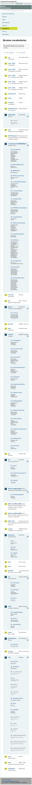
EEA (9, 1)
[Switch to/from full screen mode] (22, 4)
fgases (10, 307)
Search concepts (21, 52)
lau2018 (10, 570)
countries (15, 312)
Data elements (5, 22)
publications (12, 638)
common (11, 102)
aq (9, 57)
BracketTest (15, 666)
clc (13, 541)
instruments (15, 445)
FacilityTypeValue (15, 217)
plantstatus (15, 589)
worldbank (11, 768)
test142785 (15, 709)
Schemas (4, 25)
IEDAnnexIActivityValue (15, 223)
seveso (10, 651)
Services (4, 31)
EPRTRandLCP (13, 136)
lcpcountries (15, 582)
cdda (9, 98)
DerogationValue (15, 199)
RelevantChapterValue (15, 278)
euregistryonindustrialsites (13, 143)
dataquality (11, 114)
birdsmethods (15, 357)
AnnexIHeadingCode (15, 494)
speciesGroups (15, 624)
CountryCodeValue (15, 190)
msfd (9, 606)
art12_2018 (11, 69)
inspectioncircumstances (15, 473)
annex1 (15, 465)
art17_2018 (11, 87)
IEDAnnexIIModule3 (13, 504)
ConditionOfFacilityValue (15, 181)
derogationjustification (15, 384)
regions (15, 618)
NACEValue (15, 240)
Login (19, 3)
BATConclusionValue (15, 175)
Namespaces (5, 34)
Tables (3, 19)
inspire (10, 529)
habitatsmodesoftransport (15, 429)
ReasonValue (15, 267)
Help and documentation (8, 13)
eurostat (10, 294)
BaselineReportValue (15, 164)
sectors (15, 598)
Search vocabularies (10, 52)
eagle (14, 547)
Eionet (8, 10)
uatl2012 (15, 553)
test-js (14, 703)
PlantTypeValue (15, 260)
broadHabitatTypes (15, 612)
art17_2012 (11, 81)
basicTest (15, 661)
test (9, 657)
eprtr (9, 130)
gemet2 (10, 324)
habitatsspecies (15, 438)
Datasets (4, 16)
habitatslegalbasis (15, 401)
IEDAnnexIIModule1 (13, 488)
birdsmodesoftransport (15, 367)
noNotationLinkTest (15, 698)
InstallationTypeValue (15, 234)
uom (9, 756)
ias (9, 453)
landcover (11, 535)
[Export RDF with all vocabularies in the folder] (27, 117)
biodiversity (12, 94)
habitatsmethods (15, 418)
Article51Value (15, 149)
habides (10, 334)
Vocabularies (5, 28)
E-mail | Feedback (6, 779)
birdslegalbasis (15, 340)
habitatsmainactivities (15, 410)
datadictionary (12, 108)
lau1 (9, 562)
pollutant (15, 480)
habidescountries (15, 392)
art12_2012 (11, 63)
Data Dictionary (14, 10)
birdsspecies (15, 376)
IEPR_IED (11, 521)
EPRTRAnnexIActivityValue (15, 207)
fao (9, 301)
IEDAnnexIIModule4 (13, 513)
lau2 (9, 566)
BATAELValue (15, 170)
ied (9, 459)
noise (10, 632)
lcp (9, 577)
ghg (9, 328)
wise (9, 762)
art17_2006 (11, 75)
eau (14, 678)
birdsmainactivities (15, 348)
